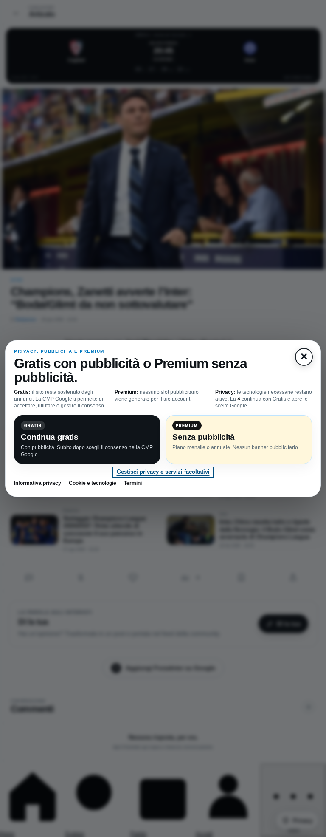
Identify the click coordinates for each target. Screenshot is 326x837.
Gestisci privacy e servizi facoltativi (163, 472)
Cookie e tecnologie (92, 483)
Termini (133, 483)
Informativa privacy (37, 483)
